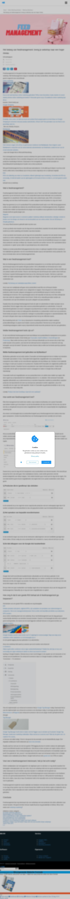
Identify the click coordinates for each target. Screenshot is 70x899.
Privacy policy (35, 456)
